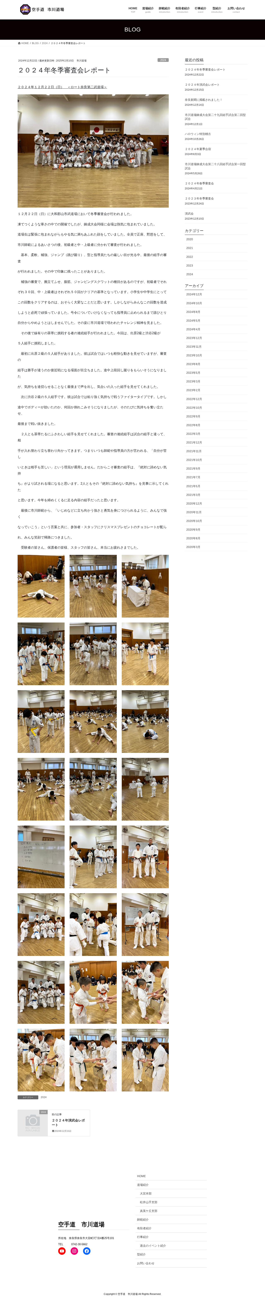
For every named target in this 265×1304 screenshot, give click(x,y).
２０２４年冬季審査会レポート (205, 69)
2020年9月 (193, 529)
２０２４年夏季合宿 (198, 149)
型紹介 (141, 1254)
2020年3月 (193, 547)
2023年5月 (193, 372)
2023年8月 (193, 364)
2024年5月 (193, 320)
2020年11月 (194, 512)
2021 (189, 248)
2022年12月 (194, 399)
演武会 (189, 213)
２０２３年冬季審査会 (199, 198)
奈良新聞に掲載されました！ (204, 99)
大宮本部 (146, 1193)
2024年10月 (194, 303)
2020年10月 (194, 521)
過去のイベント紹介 (153, 1245)
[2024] (33, 1118)
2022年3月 (193, 433)
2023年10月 (194, 355)
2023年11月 (194, 346)
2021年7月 (193, 477)
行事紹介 (143, 1237)
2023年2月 (193, 390)
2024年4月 (193, 329)
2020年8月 (193, 538)
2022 (189, 256)
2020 (189, 239)
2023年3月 (193, 381)
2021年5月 (193, 486)
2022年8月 (193, 425)
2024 (163, 60)
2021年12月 (194, 442)
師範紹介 (143, 1219)
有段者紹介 (144, 1228)
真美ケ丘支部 (148, 1211)
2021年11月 (194, 451)
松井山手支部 (148, 1202)
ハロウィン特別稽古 (198, 134)
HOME (141, 1176)
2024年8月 (193, 312)
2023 (189, 265)
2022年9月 (193, 416)
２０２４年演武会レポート (202, 84)
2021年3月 (193, 494)
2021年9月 (193, 468)
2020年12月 (194, 503)
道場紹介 (143, 1184)
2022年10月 (194, 407)
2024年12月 (194, 294)
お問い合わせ (145, 1263)
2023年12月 (194, 338)
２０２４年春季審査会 (199, 183)
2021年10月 (194, 460)
